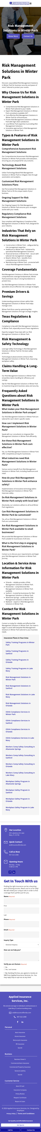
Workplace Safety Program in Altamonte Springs (18, 782)
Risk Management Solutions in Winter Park (18, 678)
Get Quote (20, 1125)
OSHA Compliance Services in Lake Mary (20, 739)
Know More (13, 36)
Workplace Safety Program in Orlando (18, 800)
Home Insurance (20, 1036)
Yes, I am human (10, 969)
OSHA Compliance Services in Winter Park (18, 713)
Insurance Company (20, 1090)
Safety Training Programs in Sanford (17, 652)
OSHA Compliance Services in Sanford (18, 721)
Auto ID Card (20, 1086)
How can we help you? (12, 950)
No (6, 967)
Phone (9, 919)
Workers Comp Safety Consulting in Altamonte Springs (20, 748)
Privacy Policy (11, 1114)
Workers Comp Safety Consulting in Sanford (20, 756)
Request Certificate (20, 1098)
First (5, 906)
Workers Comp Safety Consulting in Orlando (20, 765)
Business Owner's (20, 1059)
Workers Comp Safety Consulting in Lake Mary (20, 774)
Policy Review (20, 1094)
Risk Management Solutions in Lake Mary (20, 695)
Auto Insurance (20, 1032)
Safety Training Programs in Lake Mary (19, 669)
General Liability (20, 1071)
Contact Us (28, 36)
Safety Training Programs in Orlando (17, 661)
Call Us (10, 1130)
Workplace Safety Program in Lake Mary (20, 808)
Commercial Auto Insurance (20, 1063)
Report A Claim (20, 1101)
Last (5, 915)
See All (20, 1048)
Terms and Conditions (26, 1113)
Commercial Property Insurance (20, 1067)
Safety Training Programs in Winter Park (20, 643)
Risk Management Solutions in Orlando (18, 704)
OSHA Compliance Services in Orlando (18, 730)
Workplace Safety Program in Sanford (18, 791)
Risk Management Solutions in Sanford (18, 687)
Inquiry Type (8, 940)
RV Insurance (20, 1044)
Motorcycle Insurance (20, 1040)
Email (9, 930)
